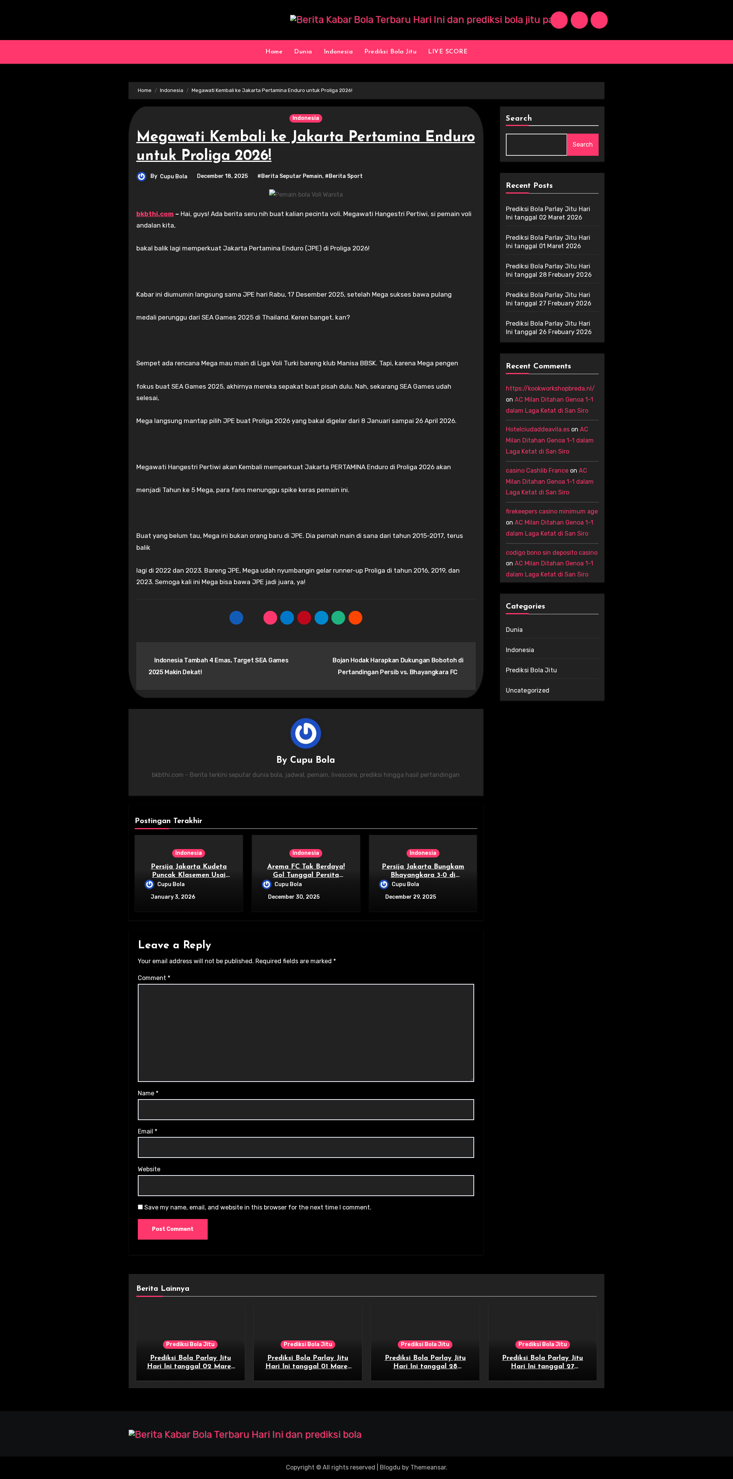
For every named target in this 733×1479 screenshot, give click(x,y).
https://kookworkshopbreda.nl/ (550, 388)
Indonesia (338, 52)
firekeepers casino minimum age (552, 511)
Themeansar (428, 1467)
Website (149, 1169)
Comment (154, 978)
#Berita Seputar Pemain (289, 176)
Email (147, 1131)
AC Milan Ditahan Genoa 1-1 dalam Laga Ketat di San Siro (550, 440)
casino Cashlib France (537, 470)
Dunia (303, 52)
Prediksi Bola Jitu (390, 52)
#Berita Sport (344, 176)
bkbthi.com (155, 214)
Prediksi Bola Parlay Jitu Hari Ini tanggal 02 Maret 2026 (190, 1366)
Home (274, 52)
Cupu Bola (173, 176)
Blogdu (390, 1467)
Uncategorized (528, 690)
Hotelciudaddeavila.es (538, 429)
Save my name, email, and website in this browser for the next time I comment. (257, 1207)
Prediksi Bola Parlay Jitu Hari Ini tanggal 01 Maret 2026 (307, 1366)
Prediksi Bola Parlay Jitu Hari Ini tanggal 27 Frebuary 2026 (542, 1366)
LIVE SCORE (448, 52)
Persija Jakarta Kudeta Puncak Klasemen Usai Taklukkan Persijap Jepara (189, 875)
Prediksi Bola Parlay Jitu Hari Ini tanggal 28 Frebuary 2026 (425, 1366)
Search (519, 119)
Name (148, 1093)
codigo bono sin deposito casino (551, 552)
